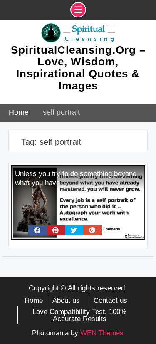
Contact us (110, 300)
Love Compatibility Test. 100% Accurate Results (79, 315)
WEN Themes (102, 333)
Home (34, 300)
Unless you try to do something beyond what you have (75, 178)
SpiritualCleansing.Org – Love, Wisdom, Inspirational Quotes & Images (78, 68)
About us (66, 300)
